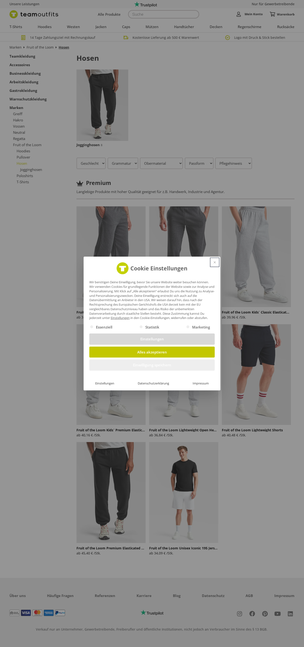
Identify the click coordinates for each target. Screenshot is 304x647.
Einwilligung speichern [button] (152, 365)
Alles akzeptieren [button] (152, 352)
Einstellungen (104, 383)
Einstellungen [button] (120, 318)
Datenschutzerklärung (153, 383)
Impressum (201, 383)
